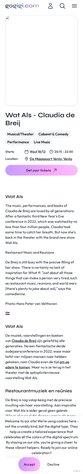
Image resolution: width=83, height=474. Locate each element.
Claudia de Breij (24, 340)
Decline (53, 464)
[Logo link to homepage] (22, 6)
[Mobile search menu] (62, 6)
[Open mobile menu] (74, 6)
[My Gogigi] (50, 6)
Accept (29, 464)
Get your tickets (38, 170)
